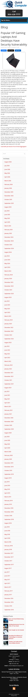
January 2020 (8, 459)
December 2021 (8, 372)
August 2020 (7, 433)
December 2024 (8, 237)
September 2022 (9, 339)
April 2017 (7, 583)
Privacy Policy (14, 695)
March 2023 (7, 316)
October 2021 (8, 380)
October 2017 (8, 561)
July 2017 (6, 572)
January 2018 (8, 549)
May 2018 (7, 534)
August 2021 (7, 388)
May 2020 (7, 444)
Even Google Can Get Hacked (16, 630)
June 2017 (7, 576)
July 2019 (6, 482)
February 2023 (8, 320)
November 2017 (8, 557)
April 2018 (7, 538)
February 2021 (8, 410)
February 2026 (8, 184)
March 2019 (7, 497)
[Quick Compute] (14, 4)
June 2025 (7, 214)
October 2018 (8, 515)
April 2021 (7, 403)
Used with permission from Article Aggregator (14, 146)
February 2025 (8, 229)
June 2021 (7, 395)
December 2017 (8, 553)
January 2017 (8, 594)
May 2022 (7, 354)
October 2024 (8, 245)
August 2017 (7, 568)
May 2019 (7, 489)
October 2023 (8, 290)
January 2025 (8, 233)
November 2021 (8, 376)
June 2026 (7, 169)
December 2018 (8, 508)
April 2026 (7, 177)
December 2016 (8, 598)
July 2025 (6, 211)
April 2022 (7, 357)
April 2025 (7, 222)
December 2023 (8, 282)
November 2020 (8, 421)
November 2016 (8, 602)
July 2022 (6, 346)
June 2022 (7, 350)
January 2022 (8, 369)
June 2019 (7, 485)
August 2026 (7, 162)
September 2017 (9, 564)
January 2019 (8, 504)
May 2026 (7, 173)
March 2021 (7, 406)
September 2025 (9, 203)
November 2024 (8, 241)
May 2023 (7, 308)
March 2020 (7, 451)
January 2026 (8, 188)
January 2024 (8, 278)
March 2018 (7, 542)
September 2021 (9, 384)
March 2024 (7, 271)
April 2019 (7, 493)
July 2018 (6, 527)
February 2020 (8, 455)
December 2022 (8, 327)
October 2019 (8, 470)
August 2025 (7, 207)
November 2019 (8, 467)
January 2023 (8, 324)
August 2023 (7, 297)
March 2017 (7, 587)
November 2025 (8, 196)
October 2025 (8, 199)
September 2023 (9, 293)
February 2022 (8, 365)
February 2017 (8, 591)
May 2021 (7, 399)
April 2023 (7, 312)
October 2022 (8, 335)
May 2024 (7, 263)
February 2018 (8, 546)
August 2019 (7, 478)
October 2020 (8, 425)
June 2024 (7, 260)
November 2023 (8, 286)
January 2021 (8, 414)
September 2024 (9, 248)
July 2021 (6, 391)
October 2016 (8, 606)
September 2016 (9, 610)
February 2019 (8, 500)
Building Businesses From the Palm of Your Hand (16, 625)
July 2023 (6, 301)
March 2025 (7, 226)
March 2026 (7, 181)
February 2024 (8, 275)
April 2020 (7, 448)
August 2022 (7, 342)
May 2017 (7, 579)
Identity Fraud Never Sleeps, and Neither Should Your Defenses (14, 678)
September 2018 (9, 519)
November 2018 (8, 512)
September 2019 (9, 474)
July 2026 (6, 165)
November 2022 (8, 331)
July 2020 (6, 436)
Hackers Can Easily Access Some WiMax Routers (15, 642)
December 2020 (8, 418)
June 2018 (7, 530)
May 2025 (7, 218)
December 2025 (8, 192)
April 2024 (7, 267)
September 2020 (9, 429)
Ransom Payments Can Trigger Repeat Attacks (14, 672)
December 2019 (8, 463)
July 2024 (6, 256)
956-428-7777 (14, 14)
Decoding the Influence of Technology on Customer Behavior (15, 637)
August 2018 (7, 523)
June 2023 (7, 305)
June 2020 (7, 440)
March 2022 (7, 361)
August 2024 (7, 252)
